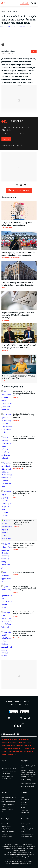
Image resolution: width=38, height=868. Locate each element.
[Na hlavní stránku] (3, 2)
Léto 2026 (24, 761)
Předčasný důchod (26, 824)
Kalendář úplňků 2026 (7, 776)
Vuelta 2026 (11, 754)
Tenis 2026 (24, 805)
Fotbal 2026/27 (25, 800)
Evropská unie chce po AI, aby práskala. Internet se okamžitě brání (18, 223)
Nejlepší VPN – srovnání (7, 834)
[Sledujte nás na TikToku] (29, 718)
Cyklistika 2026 (25, 812)
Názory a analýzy (12, 11)
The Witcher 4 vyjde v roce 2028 (23, 572)
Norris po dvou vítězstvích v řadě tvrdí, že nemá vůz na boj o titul (24, 613)
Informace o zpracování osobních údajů (15, 857)
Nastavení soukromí (12, 859)
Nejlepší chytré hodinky (7, 831)
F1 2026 (23, 807)
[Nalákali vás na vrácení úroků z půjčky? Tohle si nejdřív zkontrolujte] (7, 529)
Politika (4, 792)
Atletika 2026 (24, 810)
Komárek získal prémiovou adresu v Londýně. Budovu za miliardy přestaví (17, 284)
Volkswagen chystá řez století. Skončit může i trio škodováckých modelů (18, 253)
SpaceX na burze (6, 824)
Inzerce (26, 701)
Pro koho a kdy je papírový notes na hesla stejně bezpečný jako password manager (24, 493)
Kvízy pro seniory (6, 773)
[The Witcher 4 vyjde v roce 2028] (6, 577)
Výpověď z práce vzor (7, 809)
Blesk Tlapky (18, 739)
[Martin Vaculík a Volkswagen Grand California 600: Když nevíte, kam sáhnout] (6, 447)
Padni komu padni (6, 807)
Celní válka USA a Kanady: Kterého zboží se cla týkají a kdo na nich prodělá (18, 346)
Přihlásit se (18, 145)
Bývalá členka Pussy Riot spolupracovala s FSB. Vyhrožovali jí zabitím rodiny (24, 588)
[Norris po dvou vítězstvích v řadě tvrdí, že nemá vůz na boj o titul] (6, 620)
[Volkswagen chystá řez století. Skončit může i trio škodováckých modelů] (19, 240)
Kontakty (9, 701)
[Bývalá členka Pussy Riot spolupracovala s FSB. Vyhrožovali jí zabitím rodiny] (6, 597)
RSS (20, 705)
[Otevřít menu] (35, 3)
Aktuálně (4, 761)
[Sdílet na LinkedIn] (25, 185)
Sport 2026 (24, 792)
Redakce (17, 701)
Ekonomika (25, 819)
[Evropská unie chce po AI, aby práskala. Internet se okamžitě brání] (19, 210)
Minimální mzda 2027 (27, 834)
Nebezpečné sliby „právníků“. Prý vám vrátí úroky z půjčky (18, 377)
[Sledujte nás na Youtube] (25, 718)
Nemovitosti (11, 745)
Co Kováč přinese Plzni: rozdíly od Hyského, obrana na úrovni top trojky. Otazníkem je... (24, 545)
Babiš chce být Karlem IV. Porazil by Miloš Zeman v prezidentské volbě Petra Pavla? (24, 416)
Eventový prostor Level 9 (16, 751)
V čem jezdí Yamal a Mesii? (8, 771)
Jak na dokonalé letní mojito (28, 783)
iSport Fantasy (12, 742)
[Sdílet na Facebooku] (12, 185)
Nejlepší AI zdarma (6, 829)
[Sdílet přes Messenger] (21, 185)
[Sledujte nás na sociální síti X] (12, 718)
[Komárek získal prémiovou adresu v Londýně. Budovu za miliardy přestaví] (19, 270)
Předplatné (12, 705)
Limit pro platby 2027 (27, 829)
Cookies (30, 857)
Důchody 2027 (25, 831)
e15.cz (3, 11)
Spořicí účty (24, 826)
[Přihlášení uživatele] (32, 3)
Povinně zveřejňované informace (23, 863)
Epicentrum (4, 766)
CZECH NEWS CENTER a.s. (26, 844)
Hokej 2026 (24, 802)
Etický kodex (9, 863)
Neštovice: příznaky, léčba (8, 768)
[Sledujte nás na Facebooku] (16, 718)
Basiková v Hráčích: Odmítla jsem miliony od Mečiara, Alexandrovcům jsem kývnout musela (24, 633)
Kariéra (27, 705)
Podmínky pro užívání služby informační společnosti (18, 854)
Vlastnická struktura (24, 859)
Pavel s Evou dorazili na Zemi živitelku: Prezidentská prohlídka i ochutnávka (24, 393)
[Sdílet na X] (16, 185)
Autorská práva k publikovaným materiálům (18, 852)
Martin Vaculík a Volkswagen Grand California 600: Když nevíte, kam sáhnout (25, 438)
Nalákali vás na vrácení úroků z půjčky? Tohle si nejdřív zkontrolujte (24, 522)
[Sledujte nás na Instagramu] (21, 718)
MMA (22, 797)
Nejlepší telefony (6, 826)
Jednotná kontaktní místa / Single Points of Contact (18, 861)
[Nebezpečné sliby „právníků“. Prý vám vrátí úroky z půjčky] (19, 364)
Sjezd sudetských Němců (8, 801)
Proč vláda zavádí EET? (7, 804)
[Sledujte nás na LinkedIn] (8, 718)
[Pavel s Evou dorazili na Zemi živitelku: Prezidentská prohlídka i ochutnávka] (6, 400)
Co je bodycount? (6, 779)
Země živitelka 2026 (26, 836)
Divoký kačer (4, 812)
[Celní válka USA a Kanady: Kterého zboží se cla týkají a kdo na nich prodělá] (19, 333)
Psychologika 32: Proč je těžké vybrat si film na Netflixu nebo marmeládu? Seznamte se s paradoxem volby (23, 464)
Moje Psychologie (7, 739)
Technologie (5, 819)
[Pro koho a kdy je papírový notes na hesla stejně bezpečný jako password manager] (6, 503)
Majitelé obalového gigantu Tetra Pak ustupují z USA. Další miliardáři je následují (17, 315)
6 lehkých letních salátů (27, 786)
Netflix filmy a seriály (7, 836)
